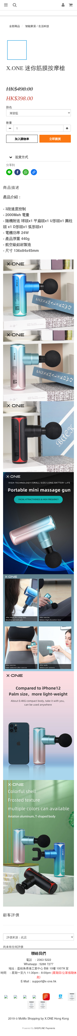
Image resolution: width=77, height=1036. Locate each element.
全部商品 (14, 26)
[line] (9, 172)
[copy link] (34, 172)
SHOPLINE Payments (44, 1028)
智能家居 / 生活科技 (37, 26)
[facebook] (17, 172)
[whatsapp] (26, 172)
